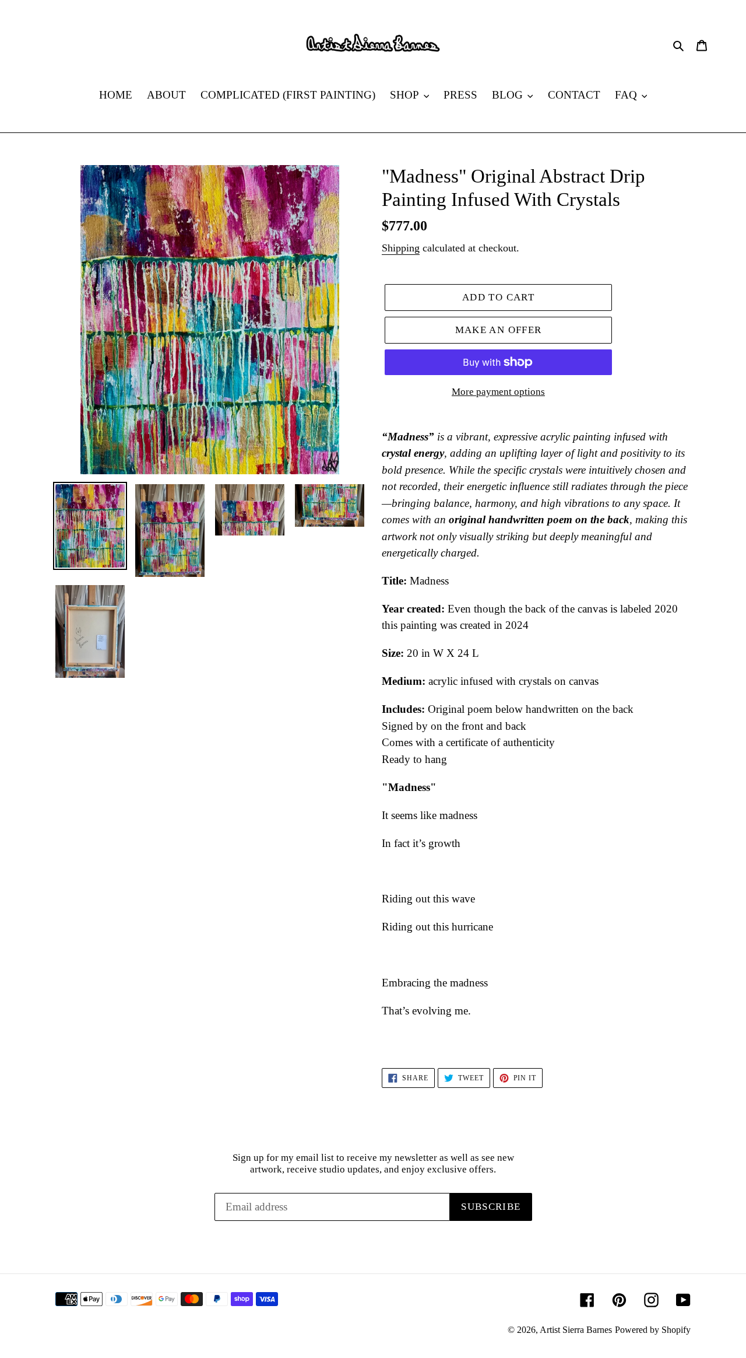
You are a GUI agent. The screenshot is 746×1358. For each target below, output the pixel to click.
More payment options (498, 391)
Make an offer (498, 329)
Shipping (401, 248)
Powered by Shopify (653, 1330)
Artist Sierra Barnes (576, 1330)
